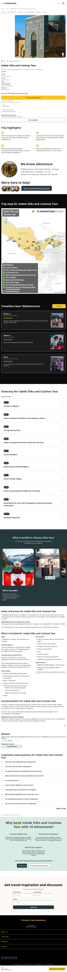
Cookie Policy (50, 964)
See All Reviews (12, 746)
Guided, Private (5, 83)
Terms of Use (27, 964)
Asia (7, 9)
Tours (3, 9)
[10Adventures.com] (9, 3)
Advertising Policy (38, 964)
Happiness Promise (14, 61)
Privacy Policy (17, 964)
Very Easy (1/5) (5, 89)
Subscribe (33, 907)
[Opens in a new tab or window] (2, 958)
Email (15, 899)
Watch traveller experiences (9, 111)
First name (16, 892)
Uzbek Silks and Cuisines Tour (27, 9)
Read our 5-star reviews (8, 109)
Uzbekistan (14, 9)
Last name (37, 892)
